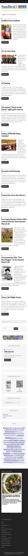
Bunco (16, 431)
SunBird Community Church (13, 458)
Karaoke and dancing (10, 171)
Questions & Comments (6, 545)
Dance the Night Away (11, 297)
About (2, 523)
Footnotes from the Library (13, 195)
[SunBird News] (14, 6)
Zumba (23, 462)
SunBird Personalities (10, 20)
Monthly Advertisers (5, 540)
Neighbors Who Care (10, 449)
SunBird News (13, 552)
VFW (21, 462)
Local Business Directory (6, 538)
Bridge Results (10, 431)
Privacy (2, 547)
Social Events (20, 455)
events (8, 437)
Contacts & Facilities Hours (6, 529)
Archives (4, 417)
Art (24, 428)
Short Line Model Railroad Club (14, 454)
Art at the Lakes (8, 51)
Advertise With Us (5, 525)
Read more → (5, 42)
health (15, 440)
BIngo (8, 430)
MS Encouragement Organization (14, 446)
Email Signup (4, 530)
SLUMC (14, 455)
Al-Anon (5, 428)
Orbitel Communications (8, 415)
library (5, 444)
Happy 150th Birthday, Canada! (11, 134)
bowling (21, 429)
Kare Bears (6, 442)
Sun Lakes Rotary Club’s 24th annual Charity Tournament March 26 (14, 221)
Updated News (8, 349)
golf (11, 440)
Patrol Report (17, 451)
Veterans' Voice (16, 462)
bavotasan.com (21, 554)
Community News (6, 18)
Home (2, 521)
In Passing (5, 83)
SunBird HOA (5, 414)
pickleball (6, 453)
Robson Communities (5, 541)
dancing (21, 435)
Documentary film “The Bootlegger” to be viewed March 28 (12, 259)
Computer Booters (10, 433)
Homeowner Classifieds (6, 534)
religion (11, 453)
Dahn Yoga (15, 435)
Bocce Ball (13, 430)
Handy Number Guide (5, 532)
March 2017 (13, 18)
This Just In (9, 351)
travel (10, 462)
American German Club (15, 428)
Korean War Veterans (17, 442)
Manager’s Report (13, 446)
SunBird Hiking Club (20, 458)
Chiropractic (21, 431)
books (17, 429)
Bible (5, 429)
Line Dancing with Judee (16, 444)
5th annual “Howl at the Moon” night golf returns (12, 108)
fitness (13, 438)
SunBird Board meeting (11, 457)
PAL (12, 451)
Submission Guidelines (6, 543)
